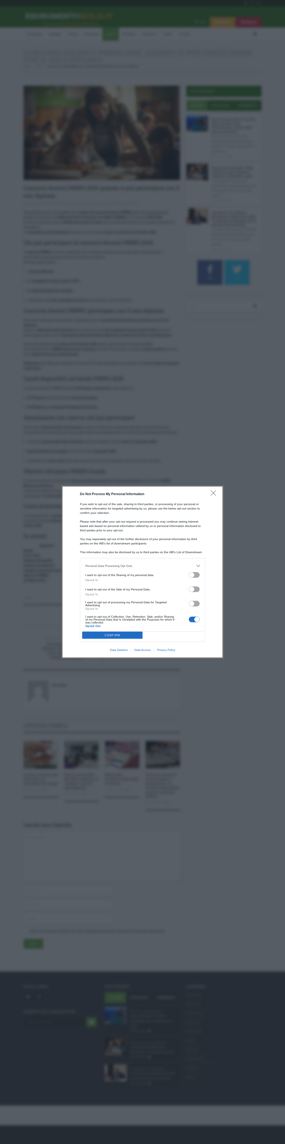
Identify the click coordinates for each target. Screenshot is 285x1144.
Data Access (142, 650)
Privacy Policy (166, 650)
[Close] (215, 494)
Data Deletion (119, 650)
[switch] (194, 575)
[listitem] (142, 566)
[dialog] (142, 572)
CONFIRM (112, 635)
